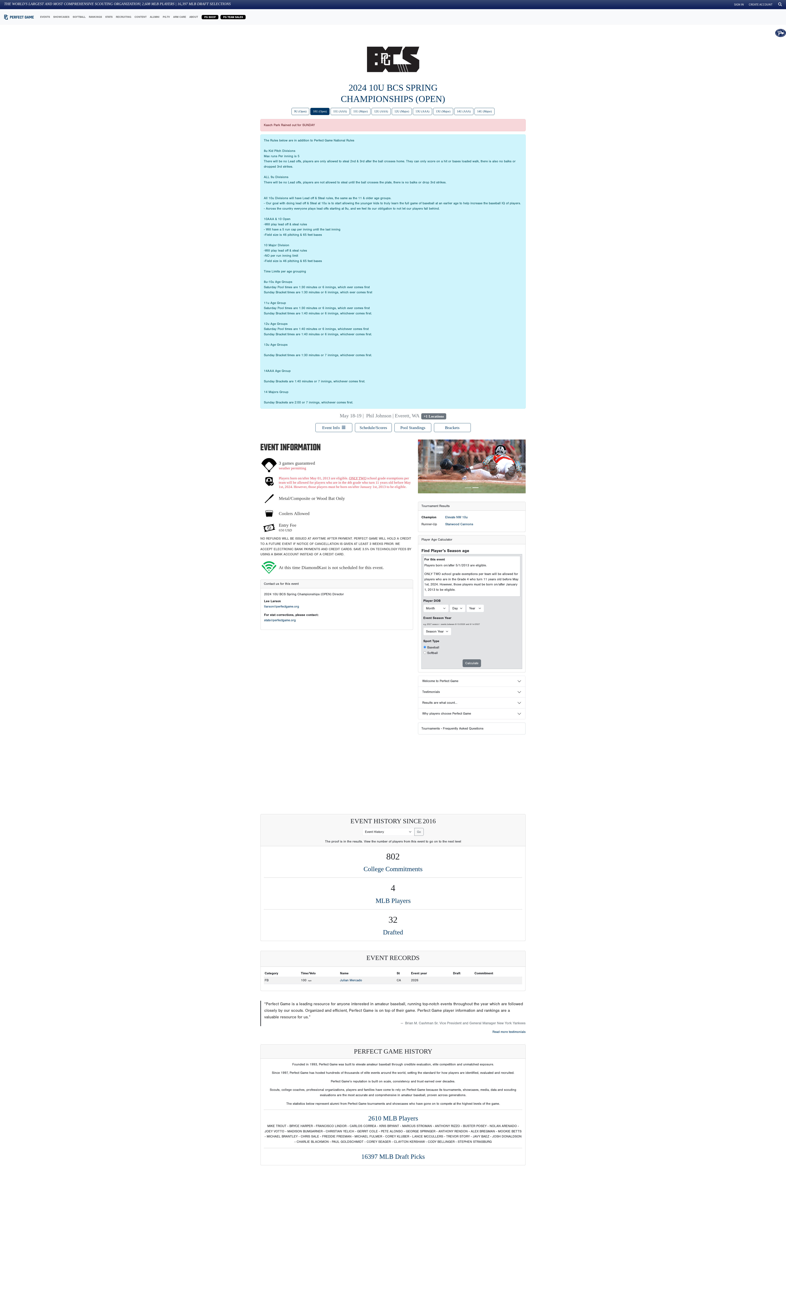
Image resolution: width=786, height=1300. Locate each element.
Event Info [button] (332, 427)
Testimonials (431, 692)
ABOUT (193, 16)
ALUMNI (154, 16)
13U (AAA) (422, 111)
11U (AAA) (340, 111)
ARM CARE (179, 16)
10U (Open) (320, 111)
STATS (109, 16)
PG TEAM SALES (233, 16)
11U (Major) (360, 111)
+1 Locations (434, 416)
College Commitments (393, 869)
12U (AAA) (381, 111)
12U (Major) (401, 111)
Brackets (452, 427)
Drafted (393, 932)
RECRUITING (123, 16)
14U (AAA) (464, 111)
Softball (432, 653)
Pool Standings (412, 427)
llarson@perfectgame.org (281, 606)
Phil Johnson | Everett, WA (392, 415)
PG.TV (166, 16)
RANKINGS (95, 16)
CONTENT (140, 16)
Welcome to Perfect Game (440, 681)
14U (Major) (484, 111)
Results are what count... (439, 703)
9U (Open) (300, 111)
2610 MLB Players (393, 1118)
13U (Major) (443, 111)
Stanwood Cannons (459, 524)
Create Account (760, 4)
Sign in (739, 4)
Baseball (433, 647)
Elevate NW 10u (456, 517)
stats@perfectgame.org (280, 620)
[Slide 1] (468, 487)
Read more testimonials (509, 1032)
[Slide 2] (475, 487)
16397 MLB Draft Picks (393, 1156)
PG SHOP (210, 16)
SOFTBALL (79, 16)
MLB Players (393, 900)
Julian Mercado (351, 980)
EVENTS (45, 16)
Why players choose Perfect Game (446, 713)
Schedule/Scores (373, 427)
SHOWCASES (61, 16)
